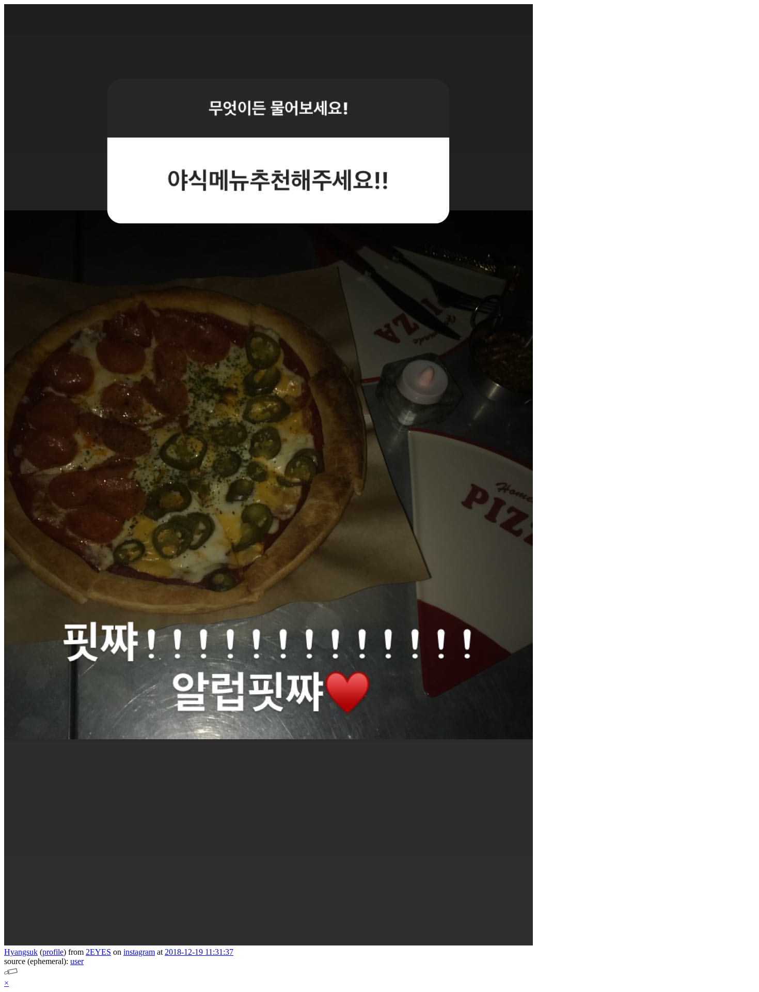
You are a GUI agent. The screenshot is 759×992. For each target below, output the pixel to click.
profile (53, 952)
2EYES (98, 952)
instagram (139, 952)
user (77, 961)
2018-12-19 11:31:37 (199, 952)
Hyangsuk (21, 952)
